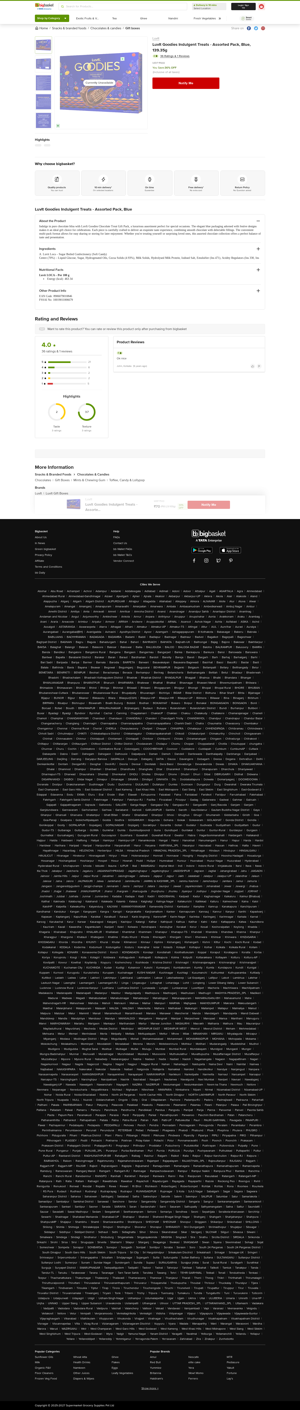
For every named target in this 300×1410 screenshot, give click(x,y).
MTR (229, 1357)
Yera (191, 1368)
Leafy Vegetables (122, 1373)
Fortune (232, 1373)
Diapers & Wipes (83, 1378)
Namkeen (79, 1368)
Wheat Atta (80, 1357)
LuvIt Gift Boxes (57, 493)
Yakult (230, 1368)
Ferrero (193, 1378)
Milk (37, 1362)
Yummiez (155, 1368)
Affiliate (39, 561)
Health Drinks (81, 1362)
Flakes (116, 1362)
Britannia (155, 1373)
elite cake (194, 1362)
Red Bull (155, 1362)
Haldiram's (156, 1378)
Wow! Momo (195, 1373)
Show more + (150, 1388)
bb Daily (40, 572)
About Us (41, 537)
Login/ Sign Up (243, 6)
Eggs (115, 1368)
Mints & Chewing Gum (90, 480)
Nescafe (193, 1357)
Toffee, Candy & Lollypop (127, 480)
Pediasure (233, 1362)
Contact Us (120, 543)
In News (40, 543)
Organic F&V (43, 1368)
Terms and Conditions (48, 566)
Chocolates (44, 480)
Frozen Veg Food (46, 1378)
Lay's (230, 1378)
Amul (153, 1357)
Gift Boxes (63, 480)
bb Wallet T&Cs (122, 555)
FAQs (116, 537)
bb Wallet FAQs (122, 549)
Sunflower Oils (44, 1357)
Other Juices (81, 1373)
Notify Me (186, 83)
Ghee (115, 1357)
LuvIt (155, 38)
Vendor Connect (123, 561)
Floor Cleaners (44, 1373)
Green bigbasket (45, 549)
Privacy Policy (43, 555)
